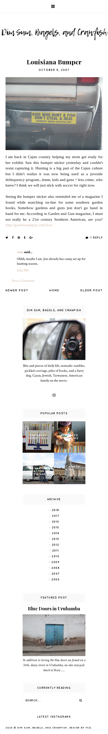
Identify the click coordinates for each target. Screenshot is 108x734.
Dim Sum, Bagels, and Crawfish (42, 727)
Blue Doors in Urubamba (54, 609)
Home (54, 290)
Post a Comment (23, 281)
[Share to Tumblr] (25, 237)
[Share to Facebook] (13, 237)
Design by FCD (80, 727)
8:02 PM (22, 270)
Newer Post (17, 290)
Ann (20, 252)
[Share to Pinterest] (19, 237)
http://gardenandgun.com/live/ (29, 225)
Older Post (91, 290)
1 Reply (96, 237)
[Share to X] (7, 237)
